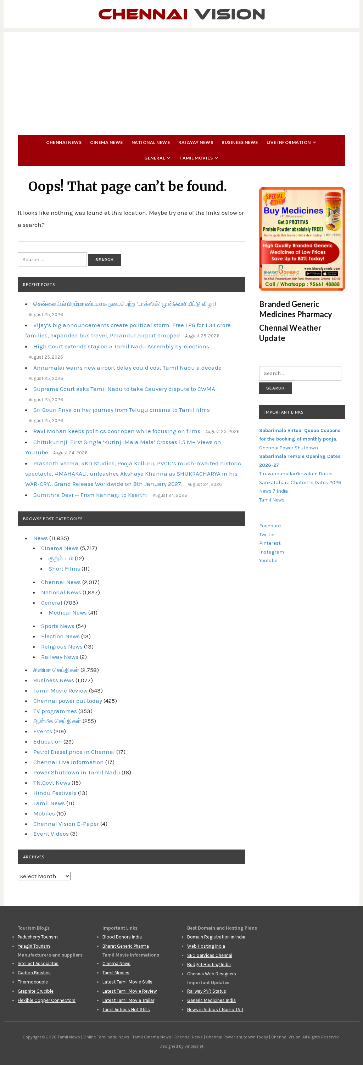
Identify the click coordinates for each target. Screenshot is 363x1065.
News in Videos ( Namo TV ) (215, 1009)
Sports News (57, 625)
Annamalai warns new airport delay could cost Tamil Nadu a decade (127, 367)
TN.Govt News (51, 782)
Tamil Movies (196, 158)
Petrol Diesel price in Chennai (74, 751)
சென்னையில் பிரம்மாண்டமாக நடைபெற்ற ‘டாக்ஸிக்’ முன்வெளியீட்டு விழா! (124, 303)
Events (42, 731)
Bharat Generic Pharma (125, 946)
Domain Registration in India (216, 937)
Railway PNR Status (206, 991)
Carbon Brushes (34, 972)
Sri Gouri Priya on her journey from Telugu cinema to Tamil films (121, 409)
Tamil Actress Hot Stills (126, 1009)
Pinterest (270, 543)
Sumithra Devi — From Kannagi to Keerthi (90, 494)
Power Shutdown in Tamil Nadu (76, 772)
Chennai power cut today (67, 700)
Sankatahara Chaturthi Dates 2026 (300, 483)
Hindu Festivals (55, 792)
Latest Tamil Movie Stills (127, 982)
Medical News (68, 612)
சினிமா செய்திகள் (56, 669)
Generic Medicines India (211, 1000)
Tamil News (49, 803)
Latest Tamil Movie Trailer (128, 1000)
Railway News (195, 142)
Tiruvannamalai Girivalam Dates (296, 474)
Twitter (267, 535)
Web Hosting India (206, 946)
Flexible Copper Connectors (47, 1000)
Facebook (270, 526)
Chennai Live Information (68, 762)
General (154, 158)
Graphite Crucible (36, 991)
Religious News (62, 646)
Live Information (289, 142)
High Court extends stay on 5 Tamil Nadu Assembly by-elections (121, 346)
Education (47, 741)
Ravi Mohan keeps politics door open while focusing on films (116, 431)
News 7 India (273, 491)
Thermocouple (33, 982)
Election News (60, 636)
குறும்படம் (61, 558)
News (40, 538)
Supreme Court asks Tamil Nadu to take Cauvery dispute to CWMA (124, 388)
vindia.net (194, 1046)
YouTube (268, 560)
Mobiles (44, 813)
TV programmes (55, 710)
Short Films (64, 568)
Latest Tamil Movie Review (129, 991)
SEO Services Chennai (209, 955)
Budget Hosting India (209, 964)
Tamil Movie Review (60, 690)
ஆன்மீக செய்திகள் (57, 720)
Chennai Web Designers (211, 973)
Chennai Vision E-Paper (66, 823)
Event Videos (51, 833)
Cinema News (106, 142)
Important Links (283, 412)
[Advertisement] (181, 81)
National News (151, 142)
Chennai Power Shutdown (288, 448)
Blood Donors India (122, 937)
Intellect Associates (38, 963)
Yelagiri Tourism (34, 946)
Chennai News (64, 142)
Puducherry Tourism (38, 937)
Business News (240, 142)
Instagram (271, 552)
